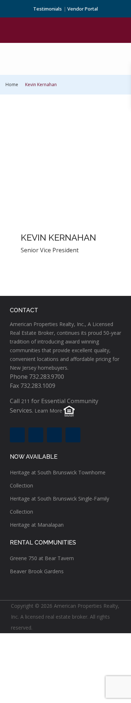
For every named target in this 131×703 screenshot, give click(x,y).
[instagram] (73, 434)
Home (11, 84)
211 (25, 401)
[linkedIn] (35, 434)
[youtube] (54, 434)
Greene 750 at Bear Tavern (42, 558)
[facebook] (17, 434)
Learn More (48, 410)
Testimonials (47, 8)
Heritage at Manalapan (37, 524)
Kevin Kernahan (58, 237)
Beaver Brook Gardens (37, 571)
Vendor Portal (82, 8)
